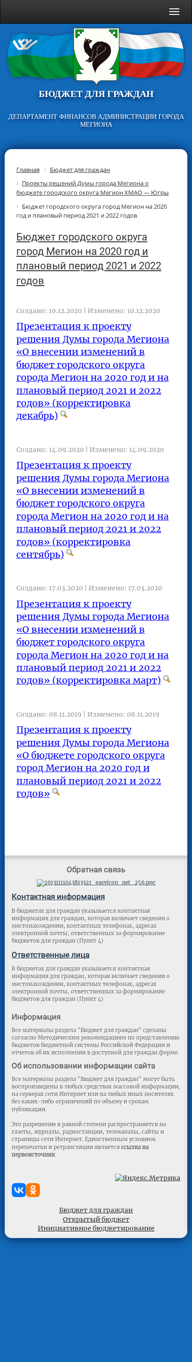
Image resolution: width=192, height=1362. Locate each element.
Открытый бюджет (96, 1219)
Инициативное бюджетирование (96, 1228)
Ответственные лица (50, 954)
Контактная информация (58, 896)
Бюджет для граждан (96, 1210)
